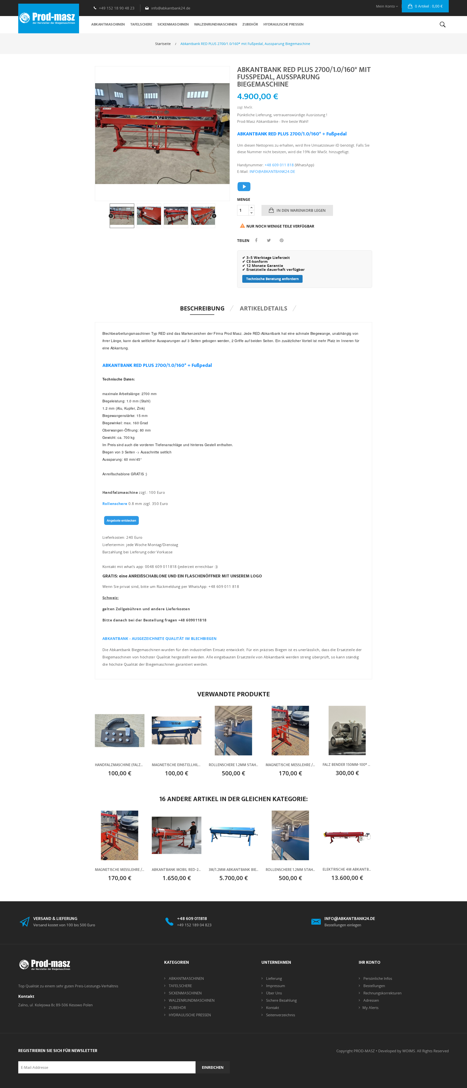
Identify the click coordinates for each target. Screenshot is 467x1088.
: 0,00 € (429, 6)
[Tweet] (269, 240)
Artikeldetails (263, 308)
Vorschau (128, 761)
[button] (425, 6)
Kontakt (272, 1007)
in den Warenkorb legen (301, 210)
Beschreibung (202, 308)
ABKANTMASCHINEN (186, 978)
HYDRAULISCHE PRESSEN (189, 1014)
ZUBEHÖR (177, 1007)
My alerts (370, 1007)
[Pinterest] (281, 240)
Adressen (370, 1000)
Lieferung (273, 978)
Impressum (275, 985)
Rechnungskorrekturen (382, 993)
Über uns (273, 993)
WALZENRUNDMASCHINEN (191, 1000)
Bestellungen (373, 985)
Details (119, 771)
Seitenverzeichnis (280, 1014)
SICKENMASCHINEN (185, 993)
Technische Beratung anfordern (272, 278)
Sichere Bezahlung (281, 1000)
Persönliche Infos (377, 978)
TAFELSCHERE (180, 985)
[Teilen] (256, 240)
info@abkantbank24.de (170, 8)
